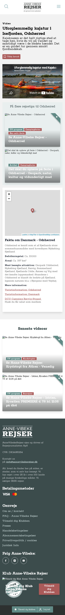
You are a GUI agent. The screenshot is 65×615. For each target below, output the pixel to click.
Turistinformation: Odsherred (23, 289)
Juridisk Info (10, 545)
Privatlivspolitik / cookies (19, 540)
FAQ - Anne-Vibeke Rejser (20, 516)
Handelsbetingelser (15, 530)
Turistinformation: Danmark (22, 294)
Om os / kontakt (13, 511)
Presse (6, 525)
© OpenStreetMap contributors (48, 234)
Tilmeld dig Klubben (16, 521)
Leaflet (24, 234)
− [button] (9, 199)
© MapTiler (32, 234)
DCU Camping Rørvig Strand (23, 298)
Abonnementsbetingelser (19, 535)
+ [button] (9, 194)
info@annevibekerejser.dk (21, 461)
